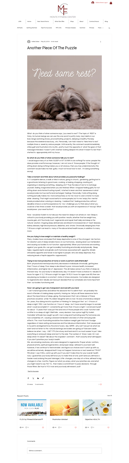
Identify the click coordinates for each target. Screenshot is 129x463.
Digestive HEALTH (92, 419)
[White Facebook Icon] (116, 4)
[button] (111, 2)
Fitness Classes (70, 28)
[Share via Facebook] (28, 378)
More (99, 28)
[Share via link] (43, 378)
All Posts (19, 28)
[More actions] (100, 41)
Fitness (91, 28)
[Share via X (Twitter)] (33, 378)
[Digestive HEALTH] (97, 407)
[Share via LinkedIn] (38, 378)
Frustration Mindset (60, 419)
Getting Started (32, 28)
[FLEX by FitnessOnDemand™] (31, 407)
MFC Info (58, 28)
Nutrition (82, 28)
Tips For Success (46, 28)
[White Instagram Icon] (124, 4)
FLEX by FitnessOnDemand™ (31, 419)
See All (109, 395)
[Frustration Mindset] (64, 407)
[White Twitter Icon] (120, 4)
